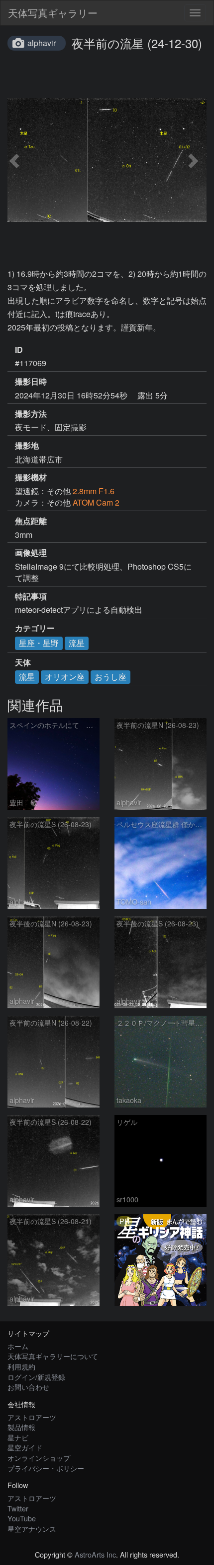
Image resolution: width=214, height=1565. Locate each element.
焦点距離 (31, 521)
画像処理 (31, 552)
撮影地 (27, 445)
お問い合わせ (28, 1386)
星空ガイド (24, 1447)
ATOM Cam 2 (96, 502)
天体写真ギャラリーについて (52, 1356)
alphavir (41, 43)
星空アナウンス (31, 1528)
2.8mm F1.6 (93, 491)
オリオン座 (65, 676)
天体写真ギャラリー (53, 12)
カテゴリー (35, 628)
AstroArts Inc (95, 1554)
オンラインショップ (38, 1457)
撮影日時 (31, 381)
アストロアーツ (31, 1417)
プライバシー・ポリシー (45, 1468)
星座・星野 (39, 643)
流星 (77, 643)
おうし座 (110, 676)
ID (19, 349)
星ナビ (17, 1437)
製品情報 (21, 1427)
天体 (23, 662)
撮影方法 (31, 413)
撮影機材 (31, 477)
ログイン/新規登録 (36, 1376)
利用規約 (21, 1366)
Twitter (17, 1508)
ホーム (17, 1346)
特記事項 (31, 596)
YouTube (21, 1518)
